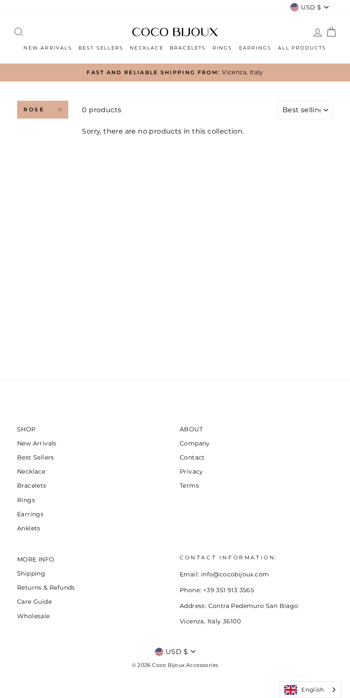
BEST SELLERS (101, 48)
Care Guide (34, 601)
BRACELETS (188, 48)
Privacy (191, 471)
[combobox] (310, 689)
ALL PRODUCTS (302, 48)
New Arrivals (37, 443)
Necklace (31, 471)
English (312, 689)
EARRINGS (255, 48)
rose (33, 109)
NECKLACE (146, 48)
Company (195, 443)
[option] (175, 72)
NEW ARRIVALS (47, 48)
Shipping (31, 573)
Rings (26, 500)
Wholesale (33, 616)
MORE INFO (36, 559)
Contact (192, 457)
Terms (189, 485)
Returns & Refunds (46, 587)
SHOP (26, 429)
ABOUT (191, 429)
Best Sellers (35, 457)
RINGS (223, 48)
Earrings (30, 514)
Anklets (29, 528)
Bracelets (32, 485)
